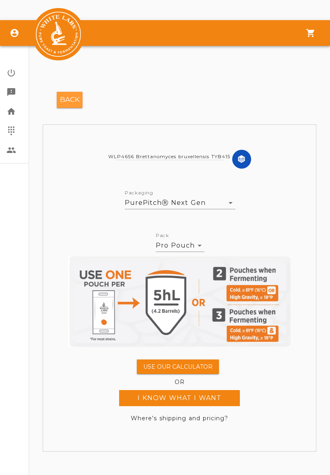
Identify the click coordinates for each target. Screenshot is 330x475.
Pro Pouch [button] (175, 245)
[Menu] (310, 33)
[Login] (14, 33)
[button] (14, 73)
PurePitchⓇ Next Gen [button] (165, 203)
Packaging (139, 192)
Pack (162, 235)
